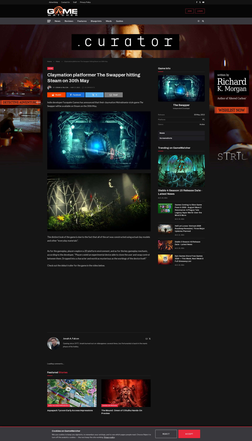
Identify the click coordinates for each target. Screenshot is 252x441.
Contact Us (65, 2)
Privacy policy (109, 437)
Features (82, 21)
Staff (75, 2)
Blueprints (96, 21)
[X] (38, 122)
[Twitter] (150, 339)
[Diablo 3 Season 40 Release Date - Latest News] (165, 245)
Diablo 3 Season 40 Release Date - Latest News (187, 243)
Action (202, 124)
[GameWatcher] (62, 11)
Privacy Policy (85, 2)
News (58, 21)
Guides (119, 21)
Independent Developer (181, 108)
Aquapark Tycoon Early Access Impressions (70, 410)
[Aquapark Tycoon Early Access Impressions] (72, 393)
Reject (166, 434)
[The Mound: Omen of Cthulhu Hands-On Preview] (126, 393)
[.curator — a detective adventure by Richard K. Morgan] (126, 41)
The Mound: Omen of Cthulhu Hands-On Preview (121, 411)
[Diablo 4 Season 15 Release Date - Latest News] (181, 171)
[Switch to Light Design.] (198, 21)
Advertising (53, 2)
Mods (109, 21)
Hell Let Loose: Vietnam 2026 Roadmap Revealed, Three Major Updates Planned (190, 228)
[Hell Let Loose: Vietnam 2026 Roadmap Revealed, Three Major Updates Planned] (165, 229)
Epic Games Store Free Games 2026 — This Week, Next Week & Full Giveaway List (189, 258)
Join (189, 11)
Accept (189, 434)
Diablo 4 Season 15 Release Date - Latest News (180, 192)
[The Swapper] (181, 88)
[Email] (38, 127)
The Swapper (181, 105)
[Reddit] (38, 110)
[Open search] (203, 21)
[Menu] (49, 21)
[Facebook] (38, 116)
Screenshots (166, 138)
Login (200, 11)
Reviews (69, 21)
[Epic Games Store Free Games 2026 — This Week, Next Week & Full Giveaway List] (165, 259)
